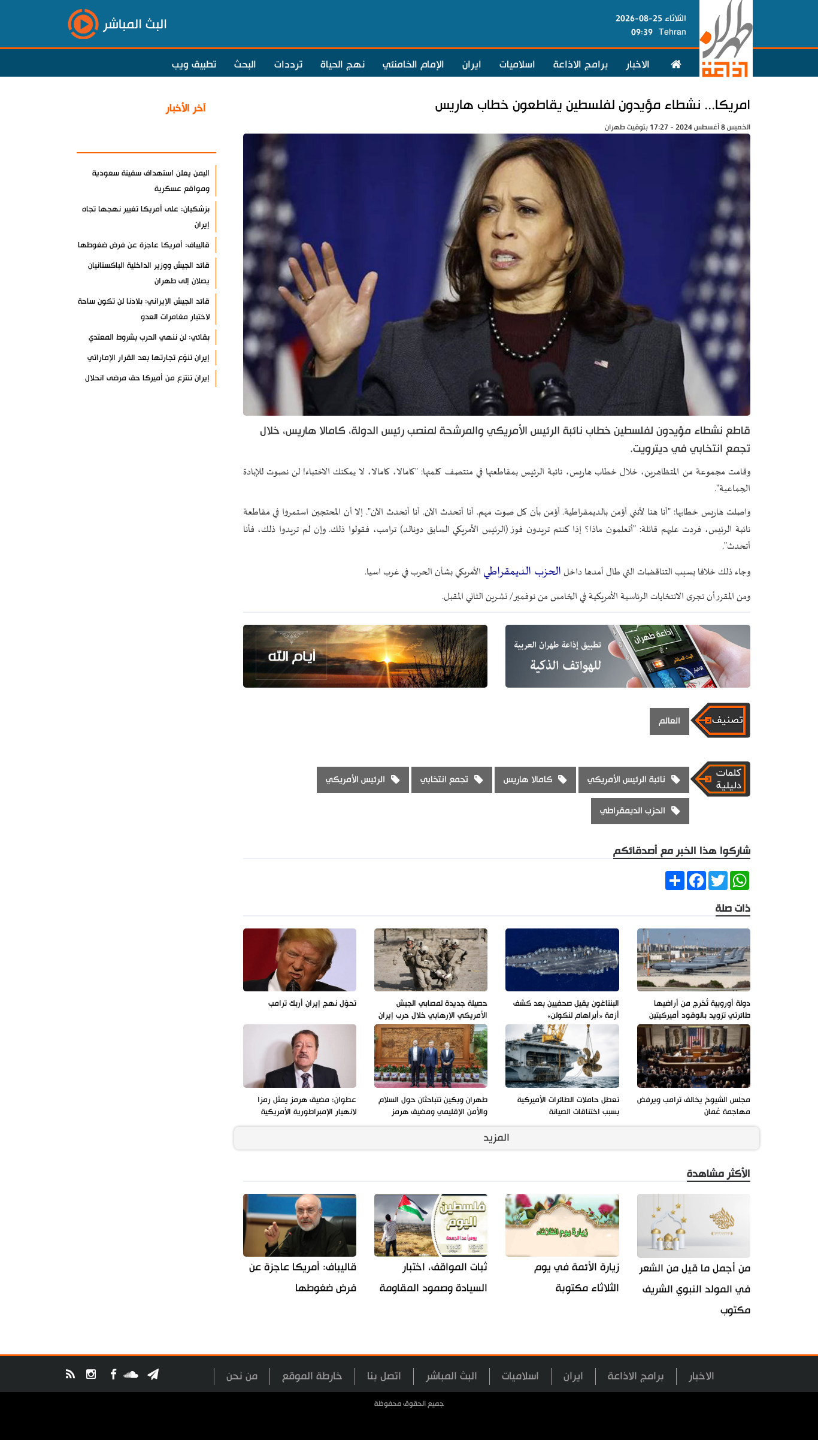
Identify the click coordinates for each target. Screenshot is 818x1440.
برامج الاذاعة (580, 65)
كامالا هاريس (528, 780)
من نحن (241, 1376)
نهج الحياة (342, 65)
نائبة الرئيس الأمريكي (626, 780)
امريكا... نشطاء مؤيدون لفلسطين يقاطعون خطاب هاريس (592, 105)
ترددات (288, 65)
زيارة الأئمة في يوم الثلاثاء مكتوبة (576, 1277)
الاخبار (638, 65)
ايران (471, 65)
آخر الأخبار (186, 108)
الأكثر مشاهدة (174, 137)
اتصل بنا (384, 1376)
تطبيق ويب (194, 65)
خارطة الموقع (312, 1376)
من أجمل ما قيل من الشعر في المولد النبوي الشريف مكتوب (694, 1289)
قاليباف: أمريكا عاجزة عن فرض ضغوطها (302, 1277)
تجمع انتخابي (444, 780)
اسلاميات (517, 65)
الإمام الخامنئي (413, 65)
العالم (669, 721)
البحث (245, 65)
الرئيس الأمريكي (355, 780)
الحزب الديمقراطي (522, 571)
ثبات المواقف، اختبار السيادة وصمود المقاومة (433, 1277)
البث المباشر (451, 1376)
